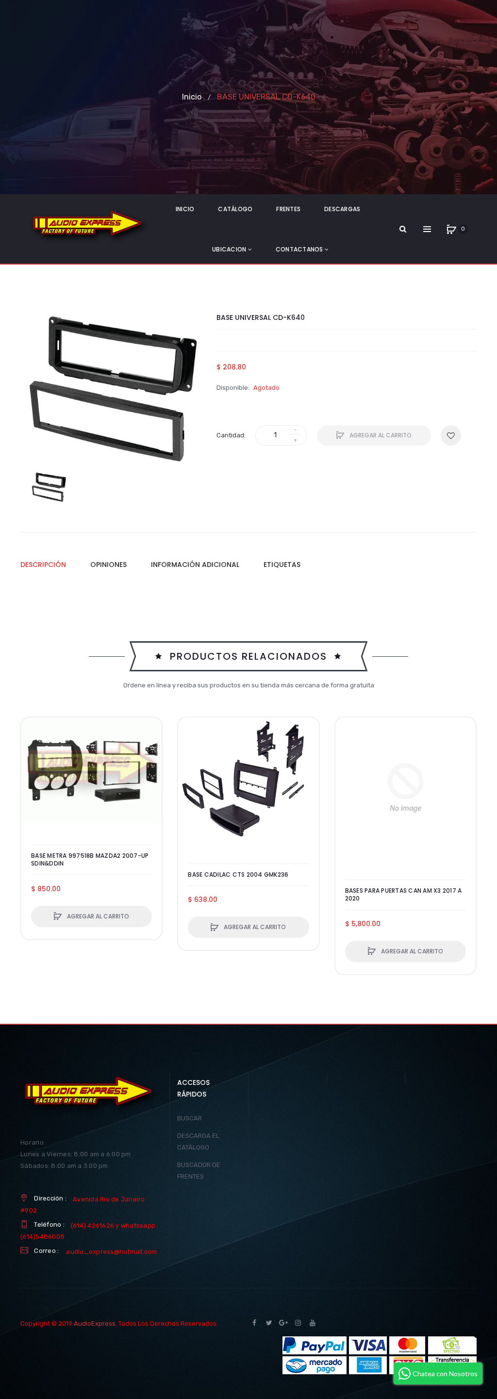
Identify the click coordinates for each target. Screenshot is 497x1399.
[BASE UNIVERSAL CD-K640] (48, 487)
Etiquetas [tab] (282, 564)
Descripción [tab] (43, 564)
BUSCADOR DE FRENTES (198, 1170)
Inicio (191, 96)
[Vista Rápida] (33, 766)
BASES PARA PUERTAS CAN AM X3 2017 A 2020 (403, 894)
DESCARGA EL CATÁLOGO (198, 1141)
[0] (451, 229)
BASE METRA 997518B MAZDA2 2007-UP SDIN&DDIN (90, 859)
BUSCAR (189, 1118)
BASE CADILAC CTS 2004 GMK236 (238, 875)
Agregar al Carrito (380, 435)
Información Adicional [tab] (195, 564)
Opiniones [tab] (108, 564)
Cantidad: (231, 435)
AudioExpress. (95, 1323)
